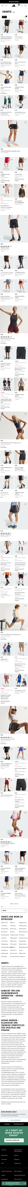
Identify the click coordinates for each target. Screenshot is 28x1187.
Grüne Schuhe (21, 950)
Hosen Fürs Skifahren (13, 950)
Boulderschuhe (23, 938)
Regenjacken (13, 938)
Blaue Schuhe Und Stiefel (14, 929)
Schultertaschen (14, 956)
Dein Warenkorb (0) (18, 1124)
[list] (11, 17)
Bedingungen (4, 1179)
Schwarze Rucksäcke (22, 935)
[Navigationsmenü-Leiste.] (2, 5)
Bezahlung (16, 1159)
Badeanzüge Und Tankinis (4, 944)
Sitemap (16, 1155)
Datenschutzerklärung (19, 1175)
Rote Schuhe (13, 953)
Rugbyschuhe (23, 922)
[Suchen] (22, 5)
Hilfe (2, 1163)
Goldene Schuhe (12, 932)
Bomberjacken (5, 935)
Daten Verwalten (18, 1171)
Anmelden (7, 1124)
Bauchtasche (4, 928)
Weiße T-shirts (12, 923)
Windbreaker (4, 953)
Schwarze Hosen (12, 926)
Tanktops (3, 938)
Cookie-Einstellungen (6, 1171)
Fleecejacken (22, 941)
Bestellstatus (4, 1155)
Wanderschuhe (23, 932)
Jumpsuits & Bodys (4, 926)
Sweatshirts (4, 950)
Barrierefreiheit (18, 1179)
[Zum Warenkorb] (25, 5)
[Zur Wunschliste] (6, 5)
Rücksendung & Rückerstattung (18, 1150)
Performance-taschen (5, 941)
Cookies (3, 1175)
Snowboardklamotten (7, 947)
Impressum (4, 1159)
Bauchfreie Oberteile (4, 932)
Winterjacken (22, 928)
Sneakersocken (14, 935)
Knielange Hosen (4, 956)
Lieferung (3, 1149)
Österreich (16, 1184)
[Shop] (13, 6)
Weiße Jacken (22, 944)
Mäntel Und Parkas (4, 923)
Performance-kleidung (14, 944)
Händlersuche (17, 1163)
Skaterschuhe (23, 925)
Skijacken (12, 947)
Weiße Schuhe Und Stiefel (14, 941)
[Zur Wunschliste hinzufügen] (11, 22)
